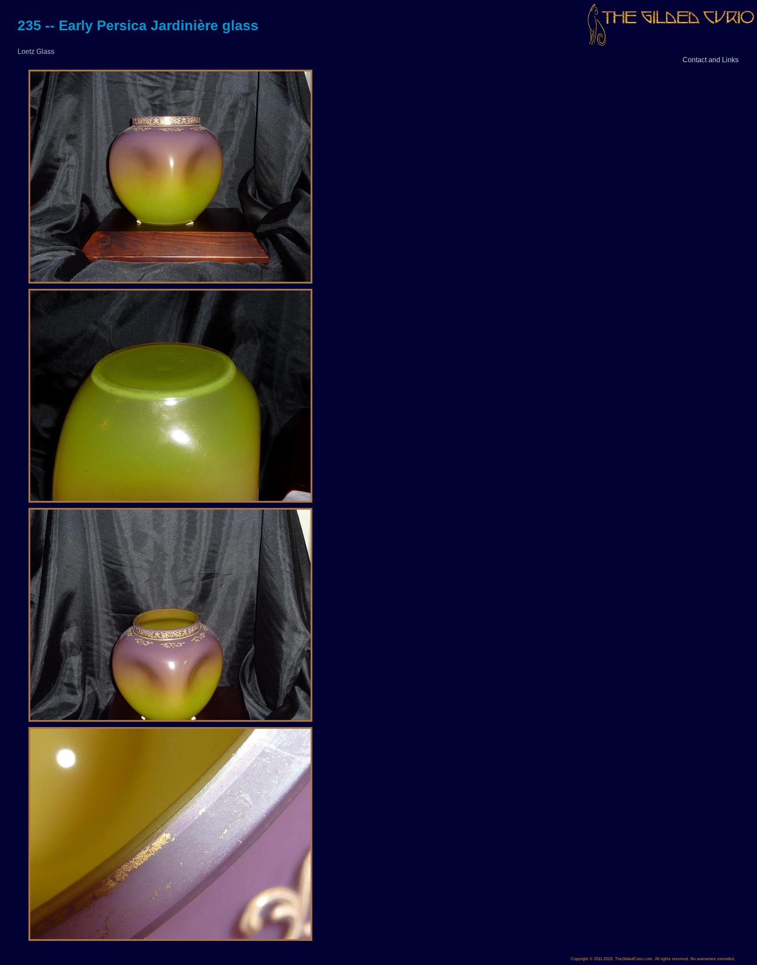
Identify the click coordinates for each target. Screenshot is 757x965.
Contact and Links (711, 60)
